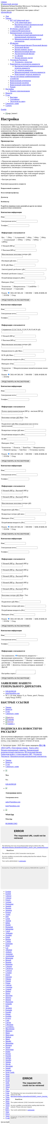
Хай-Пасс (23, 450)
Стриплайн (19, 289)
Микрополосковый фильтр (25, 52)
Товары (8, 18)
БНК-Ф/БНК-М (41, 293)
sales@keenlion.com (12, 802)
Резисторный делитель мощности (28, 74)
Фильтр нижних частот (24, 49)
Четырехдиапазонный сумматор (13, 750)
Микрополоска (19, 286)
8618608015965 (11, 824)
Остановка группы (37, 450)
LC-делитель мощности (24, 70)
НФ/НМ (29, 293)
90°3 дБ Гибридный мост (19, 20)
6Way (37, 237)
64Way (36, 240)
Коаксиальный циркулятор (20, 85)
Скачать (8, 106)
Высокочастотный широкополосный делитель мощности (29, 67)
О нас (7, 95)
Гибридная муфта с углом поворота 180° (16, 754)
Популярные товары (20, 748)
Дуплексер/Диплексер (18, 60)
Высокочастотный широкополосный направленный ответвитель (29, 36)
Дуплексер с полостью (23, 62)
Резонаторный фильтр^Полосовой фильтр (31, 45)
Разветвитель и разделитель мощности (25, 64)
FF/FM (6, 295)
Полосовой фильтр (22, 47)
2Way (10, 237)
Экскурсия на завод (17, 101)
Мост (6, 370)
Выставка (14, 97)
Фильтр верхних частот (24, 58)
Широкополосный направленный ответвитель (28, 756)
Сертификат (14, 99)
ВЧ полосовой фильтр (33, 752)
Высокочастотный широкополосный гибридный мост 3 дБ (29, 26)
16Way (20, 240)
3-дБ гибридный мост (23, 22)
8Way (44, 237)
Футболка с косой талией (20, 29)
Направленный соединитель (21, 33)
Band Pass (27, 447)
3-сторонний (20, 237)
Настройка (9, 89)
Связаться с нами (12, 103)
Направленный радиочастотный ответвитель (20, 751)
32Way (28, 240)
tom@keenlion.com (12, 693)
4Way (29, 237)
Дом (7, 16)
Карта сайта (34, 748)
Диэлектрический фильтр (24, 54)
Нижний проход (10, 450)
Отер (14, 295)
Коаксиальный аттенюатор (20, 81)
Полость (17, 447)
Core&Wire (32, 286)
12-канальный (9, 240)
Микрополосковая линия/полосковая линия (31, 368)
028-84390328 (6, 12)
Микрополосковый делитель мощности (30, 72)
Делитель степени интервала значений (28, 665)
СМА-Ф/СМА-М (16, 293)
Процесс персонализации (20, 91)
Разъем (12, 87)
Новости (8, 93)
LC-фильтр (19, 56)
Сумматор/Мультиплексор (20, 31)
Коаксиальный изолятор (19, 83)
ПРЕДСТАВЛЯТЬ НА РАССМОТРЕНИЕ (15, 300)
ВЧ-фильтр (14, 43)
